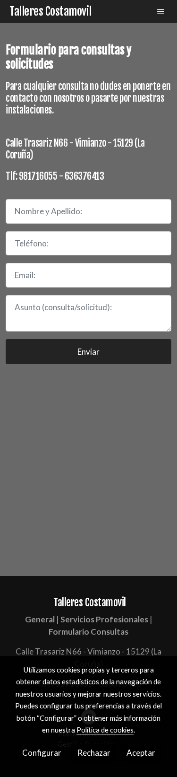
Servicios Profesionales (104, 619)
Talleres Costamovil (50, 11)
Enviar (88, 352)
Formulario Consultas (88, 632)
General (40, 619)
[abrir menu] (160, 11)
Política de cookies (105, 729)
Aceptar (140, 753)
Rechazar (93, 753)
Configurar (41, 753)
